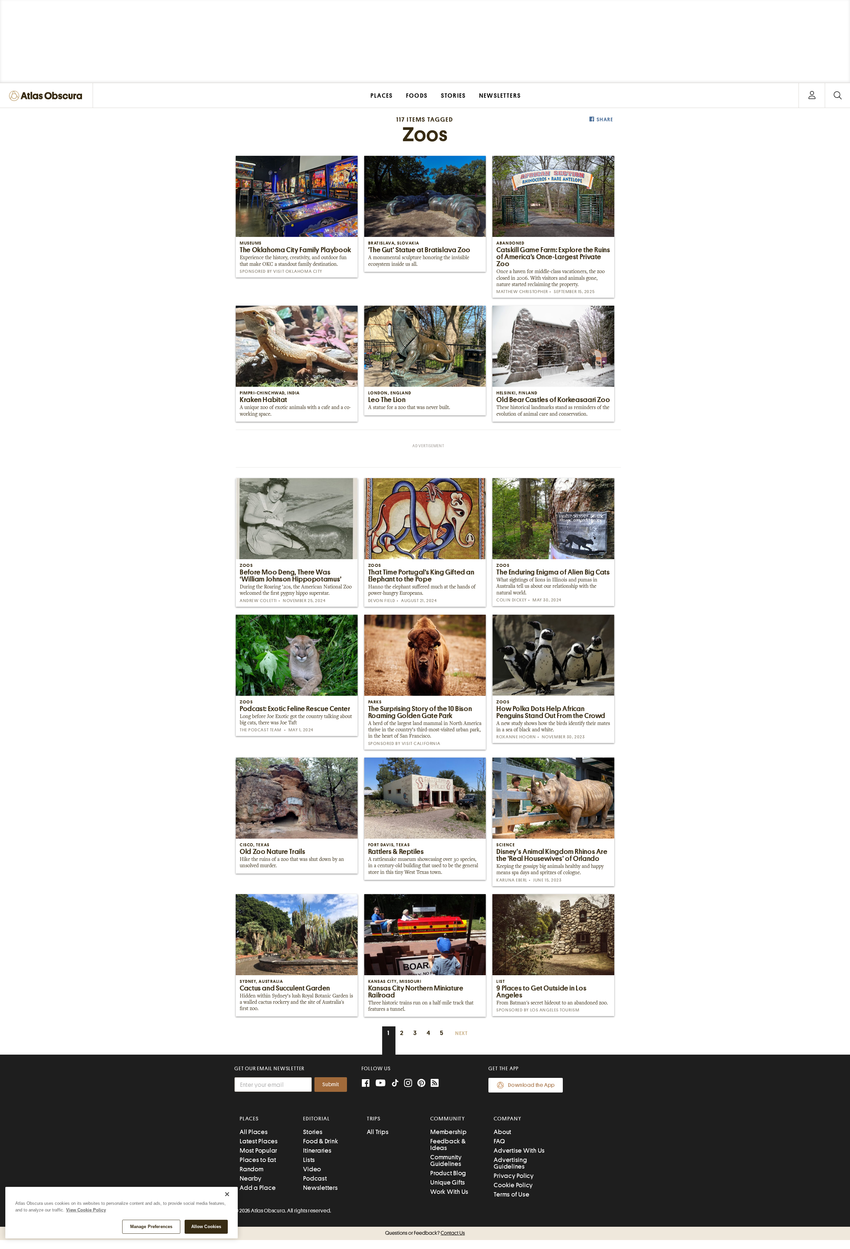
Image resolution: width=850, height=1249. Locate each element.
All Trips (378, 1132)
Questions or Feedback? (425, 1233)
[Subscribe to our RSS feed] (435, 1084)
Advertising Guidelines (510, 1163)
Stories (312, 1132)
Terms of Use (511, 1194)
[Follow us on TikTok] (395, 1084)
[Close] (227, 1194)
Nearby (251, 1178)
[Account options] (811, 95)
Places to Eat (258, 1160)
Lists (309, 1160)
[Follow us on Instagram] (408, 1084)
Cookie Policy (513, 1185)
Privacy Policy (514, 1176)
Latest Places (259, 1141)
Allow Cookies (206, 1226)
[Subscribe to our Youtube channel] (380, 1084)
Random (252, 1169)
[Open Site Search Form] (837, 95)
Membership (448, 1132)
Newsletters (320, 1188)
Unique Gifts (447, 1182)
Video (312, 1169)
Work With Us (449, 1192)
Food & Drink (320, 1141)
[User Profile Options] (812, 95)
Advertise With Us (519, 1150)
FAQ (499, 1141)
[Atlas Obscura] (47, 96)
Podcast (315, 1178)
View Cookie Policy (86, 1209)
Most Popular (258, 1150)
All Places (254, 1132)
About (502, 1132)
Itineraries (317, 1150)
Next (461, 1033)
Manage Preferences (151, 1226)
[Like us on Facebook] (366, 1084)
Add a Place (258, 1188)
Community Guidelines (446, 1160)
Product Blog (448, 1173)
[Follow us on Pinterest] (421, 1084)
